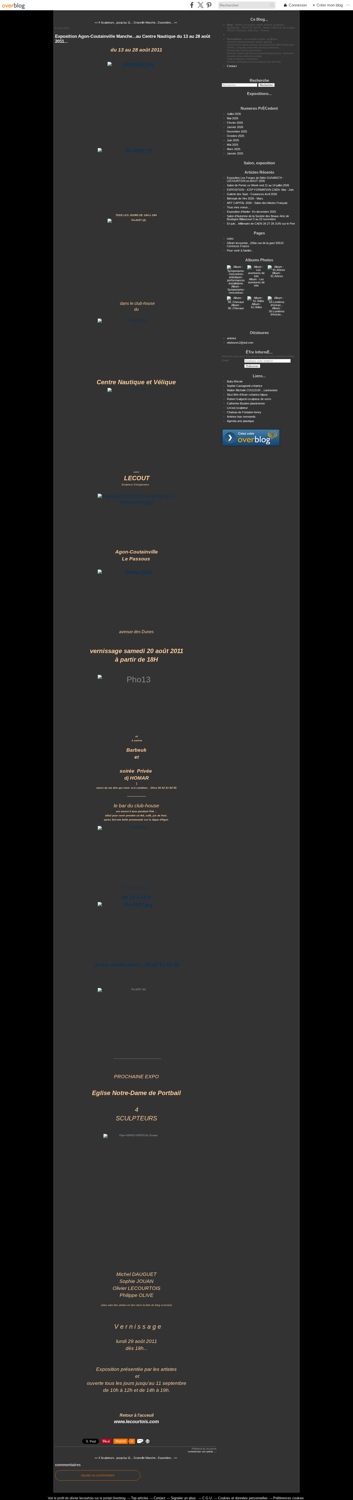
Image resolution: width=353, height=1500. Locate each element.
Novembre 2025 (237, 131)
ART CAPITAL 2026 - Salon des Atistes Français (257, 202)
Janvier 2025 (235, 153)
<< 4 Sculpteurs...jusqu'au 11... (114, 22)
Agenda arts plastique (240, 421)
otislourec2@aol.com (240, 342)
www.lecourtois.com (136, 1421)
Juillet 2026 (234, 113)
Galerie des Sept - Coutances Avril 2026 (252, 194)
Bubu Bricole (235, 381)
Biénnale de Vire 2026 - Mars (245, 198)
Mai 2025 (232, 144)
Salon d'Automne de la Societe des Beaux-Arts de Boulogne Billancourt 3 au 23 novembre (258, 218)
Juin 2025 (233, 140)
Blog (230, 24)
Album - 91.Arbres (277, 274)
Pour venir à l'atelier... (240, 250)
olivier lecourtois (82, 1498)
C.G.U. (207, 1498)
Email (225, 360)
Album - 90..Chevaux (236, 307)
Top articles (139, 1498)
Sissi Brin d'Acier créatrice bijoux (247, 394)
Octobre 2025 (235, 135)
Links (230, 238)
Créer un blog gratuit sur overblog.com (251, 437)
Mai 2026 (232, 118)
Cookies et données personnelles (243, 1498)
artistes (231, 338)
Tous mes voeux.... (239, 207)
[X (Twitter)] (200, 5)
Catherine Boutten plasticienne (246, 403)
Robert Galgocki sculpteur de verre (249, 399)
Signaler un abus (184, 1498)
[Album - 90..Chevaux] (236, 302)
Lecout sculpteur (237, 407)
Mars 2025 (233, 149)
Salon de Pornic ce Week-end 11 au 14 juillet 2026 (258, 185)
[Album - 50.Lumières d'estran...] (277, 305)
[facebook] (192, 5)
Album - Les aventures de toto (256, 282)
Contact (232, 66)
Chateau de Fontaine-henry (244, 412)
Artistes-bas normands (241, 416)
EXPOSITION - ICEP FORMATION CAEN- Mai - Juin (260, 189)
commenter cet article (201, 1451)
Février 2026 (235, 122)
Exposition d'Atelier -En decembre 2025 (251, 211)
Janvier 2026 (235, 127)
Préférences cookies (288, 1498)
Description (234, 39)
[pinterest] (209, 5)
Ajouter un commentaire (97, 1475)
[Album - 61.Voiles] (256, 300)
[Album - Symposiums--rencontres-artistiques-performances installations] (236, 283)
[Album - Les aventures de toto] (256, 276)
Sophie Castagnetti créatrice (244, 385)
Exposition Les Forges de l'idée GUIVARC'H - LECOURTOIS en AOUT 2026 (255, 179)
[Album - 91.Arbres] (277, 269)
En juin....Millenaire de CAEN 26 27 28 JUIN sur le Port (261, 223)
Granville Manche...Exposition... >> (155, 22)
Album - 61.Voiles (256, 305)
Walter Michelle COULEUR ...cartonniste (252, 390)
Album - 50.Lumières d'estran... (277, 311)
